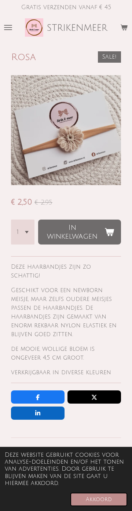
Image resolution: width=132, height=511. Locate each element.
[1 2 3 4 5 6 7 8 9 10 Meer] (22, 232)
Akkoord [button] (99, 499)
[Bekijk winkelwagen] (124, 27)
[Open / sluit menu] (8, 27)
